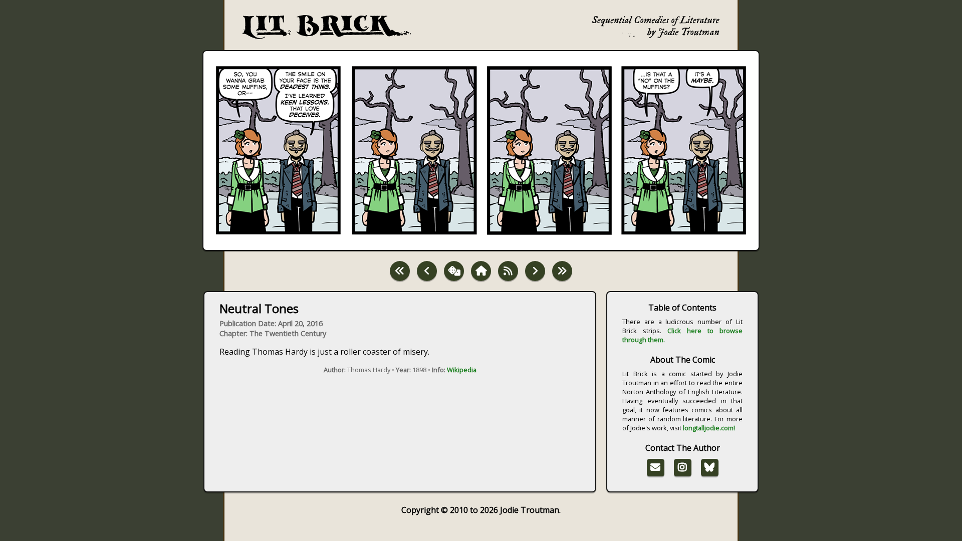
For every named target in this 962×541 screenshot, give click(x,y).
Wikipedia (461, 369)
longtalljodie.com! (709, 427)
